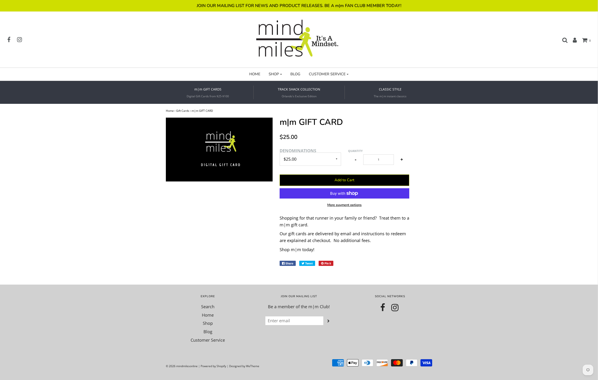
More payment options (344, 205)
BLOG (295, 74)
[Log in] (572, 40)
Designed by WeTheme (244, 366)
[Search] (562, 40)
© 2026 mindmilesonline (182, 366)
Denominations (298, 150)
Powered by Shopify (213, 366)
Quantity (355, 151)
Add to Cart (344, 180)
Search (207, 306)
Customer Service (208, 340)
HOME (254, 74)
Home (170, 111)
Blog (207, 331)
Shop (208, 323)
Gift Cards (182, 111)
